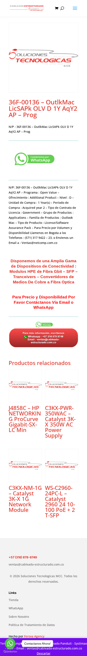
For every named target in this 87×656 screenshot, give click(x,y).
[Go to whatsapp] (10, 643)
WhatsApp (16, 608)
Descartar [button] (43, 653)
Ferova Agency (34, 636)
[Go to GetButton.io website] (10, 651)
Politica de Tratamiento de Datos (32, 625)
